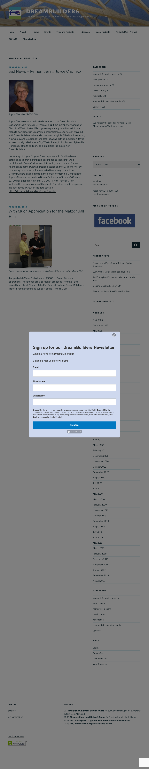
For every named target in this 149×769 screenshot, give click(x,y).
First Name (39, 381)
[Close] (114, 334)
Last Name (39, 395)
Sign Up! (74, 425)
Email (36, 367)
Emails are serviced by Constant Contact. (47, 417)
